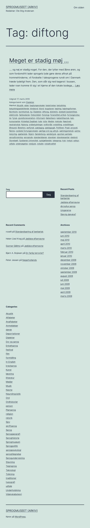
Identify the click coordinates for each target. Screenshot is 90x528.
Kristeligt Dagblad (29, 121)
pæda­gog (39, 128)
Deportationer (13, 333)
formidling (11, 357)
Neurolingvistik (13, 394)
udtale (12, 144)
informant (40, 118)
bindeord (34, 108)
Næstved (67, 121)
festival (9, 350)
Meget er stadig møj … (39, 60)
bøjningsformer (69, 108)
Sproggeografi (13, 434)
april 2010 (65, 244)
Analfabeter (11, 321)
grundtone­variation (26, 118)
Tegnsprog (11, 466)
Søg (8, 189)
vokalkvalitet (50, 144)
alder (26, 105)
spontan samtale (64, 134)
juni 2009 (65, 284)
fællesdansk (24, 115)
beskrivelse (51, 105)
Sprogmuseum (13, 442)
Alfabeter (10, 317)
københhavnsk (63, 118)
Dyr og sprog (12, 342)
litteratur (10, 378)
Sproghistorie (12, 438)
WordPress (20, 516)
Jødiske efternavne (70, 202)
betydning (61, 105)
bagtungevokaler (37, 105)
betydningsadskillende (19, 108)
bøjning (58, 108)
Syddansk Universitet (28, 140)
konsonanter (14, 121)
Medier (51, 121)
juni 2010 (64, 236)
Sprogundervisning (15, 458)
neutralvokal (14, 124)
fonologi (45, 115)
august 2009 (66, 276)
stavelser (52, 137)
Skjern (31, 134)
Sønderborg (40, 134)
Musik (9, 386)
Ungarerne (65, 210)
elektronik (13, 115)
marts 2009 (66, 296)
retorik (9, 418)
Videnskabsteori (14, 494)
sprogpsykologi (13, 450)
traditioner (11, 478)
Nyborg (24, 124)
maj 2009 (65, 288)
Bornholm (13, 112)
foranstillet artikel (58, 115)
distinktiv (54, 112)
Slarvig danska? (68, 214)
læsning (10, 374)
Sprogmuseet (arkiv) (22, 7)
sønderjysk (51, 134)
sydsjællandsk (45, 140)
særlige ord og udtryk (48, 131)
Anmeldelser (12, 325)
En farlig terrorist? (35, 253)
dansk (9, 329)
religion (9, 414)
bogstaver (49, 108)
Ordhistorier (12, 402)
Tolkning (10, 474)
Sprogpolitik (12, 446)
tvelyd (69, 140)
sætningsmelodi (66, 131)
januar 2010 (66, 256)
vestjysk (32, 144)
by (31, 112)
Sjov (8, 422)
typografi (10, 482)
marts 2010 (66, 248)
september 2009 (68, 272)
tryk (64, 140)
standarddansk (40, 137)
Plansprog (11, 410)
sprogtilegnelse (13, 454)
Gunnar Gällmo (13, 246)
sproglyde (28, 137)
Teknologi (11, 470)
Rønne (12, 131)
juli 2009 (64, 280)
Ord (8, 398)
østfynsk (30, 128)
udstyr (76, 140)
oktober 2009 (67, 268)
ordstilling (57, 124)
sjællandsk (22, 134)
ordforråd (48, 124)
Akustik (20, 105)
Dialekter (30, 102)
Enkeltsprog (12, 346)
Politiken (60, 128)
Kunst (8, 370)
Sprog (9, 430)
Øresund (13, 128)
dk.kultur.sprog (67, 206)
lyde (40, 121)
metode (58, 121)
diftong (45, 112)
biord (41, 108)
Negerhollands (29, 260)
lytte (45, 121)
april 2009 (65, 292)
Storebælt (13, 140)
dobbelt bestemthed (68, 112)
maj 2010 (64, 240)
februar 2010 (66, 252)
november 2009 (68, 264)
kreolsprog (11, 366)
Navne (9, 390)
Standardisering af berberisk (69, 196)
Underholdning (13, 490)
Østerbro (22, 128)
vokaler (40, 144)
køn (72, 118)
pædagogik (50, 128)
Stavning (10, 462)
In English (10, 362)
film (7, 354)
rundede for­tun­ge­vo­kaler (27, 131)
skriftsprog (11, 426)
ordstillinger (68, 124)
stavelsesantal (63, 137)
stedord (73, 137)
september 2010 (68, 232)
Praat (67, 128)
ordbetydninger (36, 124)
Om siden (79, 7)
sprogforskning (16, 137)
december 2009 (68, 260)
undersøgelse (22, 144)
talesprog (57, 140)
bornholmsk (24, 112)
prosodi (74, 128)
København (51, 118)
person (9, 406)
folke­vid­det (36, 115)
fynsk (14, 118)
